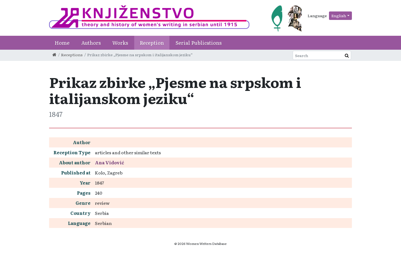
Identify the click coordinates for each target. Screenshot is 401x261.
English (338, 15)
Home (62, 42)
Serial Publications (199, 42)
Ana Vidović (109, 162)
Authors (91, 42)
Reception (152, 42)
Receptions (72, 54)
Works (120, 42)
